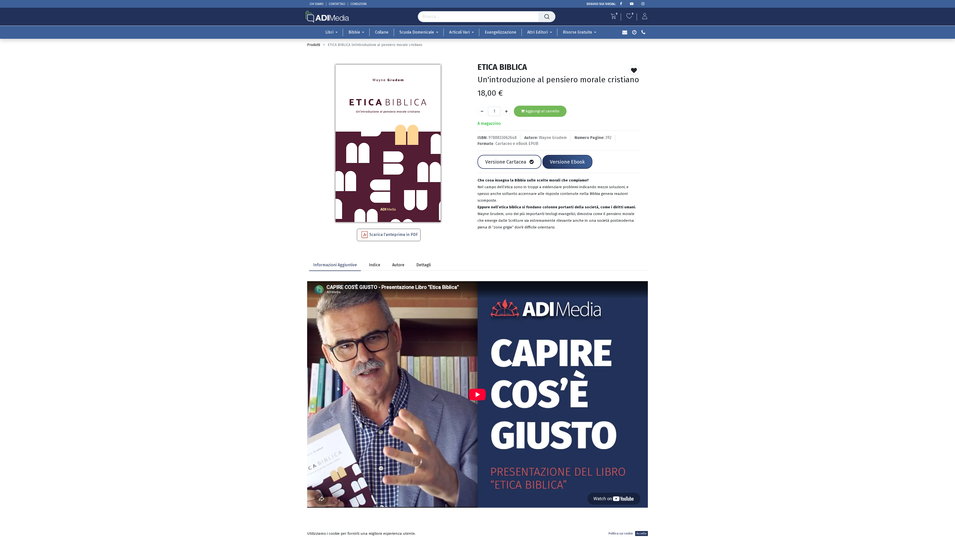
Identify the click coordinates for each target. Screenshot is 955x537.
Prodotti (313, 45)
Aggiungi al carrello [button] (542, 111)
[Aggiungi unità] (506, 111)
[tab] (335, 265)
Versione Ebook (567, 162)
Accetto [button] (641, 533)
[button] (634, 70)
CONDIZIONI (358, 4)
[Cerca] (546, 17)
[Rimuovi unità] (482, 111)
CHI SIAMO (317, 4)
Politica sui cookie (621, 533)
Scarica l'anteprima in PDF (393, 234)
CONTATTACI (337, 4)
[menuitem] (382, 32)
